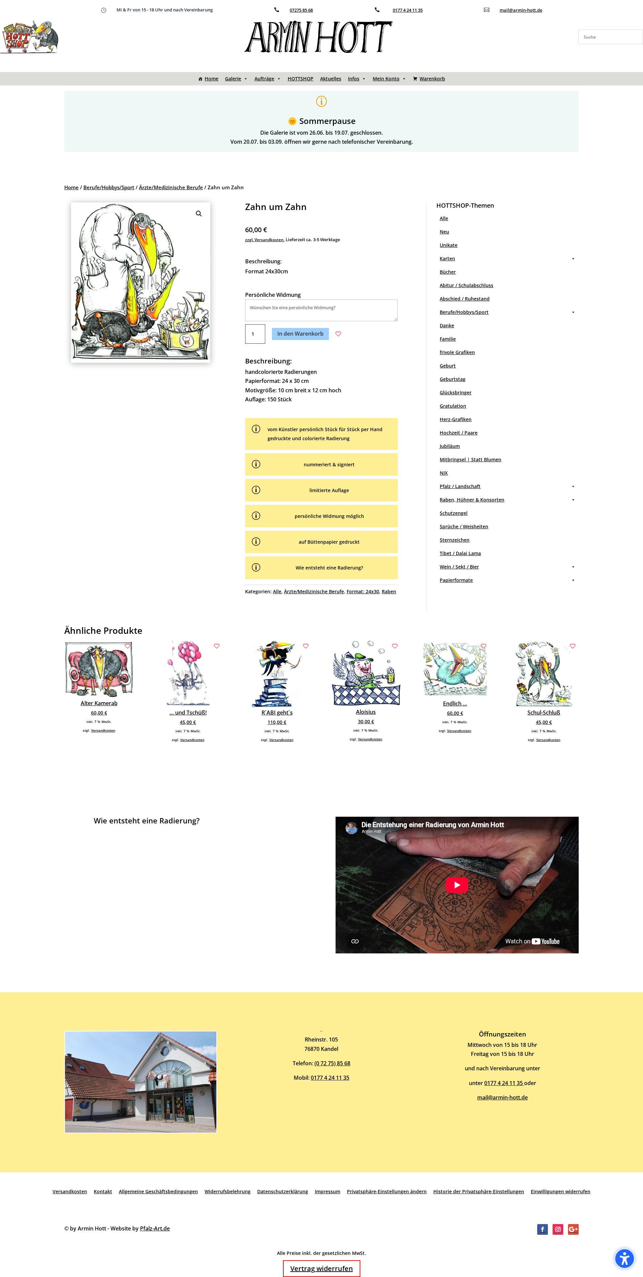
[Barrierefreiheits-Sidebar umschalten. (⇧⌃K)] (625, 1259)
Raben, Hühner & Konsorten (472, 499)
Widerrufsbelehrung (228, 1191)
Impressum (327, 1191)
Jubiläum (450, 446)
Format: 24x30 (363, 591)
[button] (199, 214)
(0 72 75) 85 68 (332, 1063)
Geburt (448, 365)
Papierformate (456, 580)
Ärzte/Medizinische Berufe (171, 187)
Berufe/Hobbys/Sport (108, 187)
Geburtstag (453, 379)
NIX (444, 473)
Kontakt (103, 1191)
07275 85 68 (301, 10)
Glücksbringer (456, 392)
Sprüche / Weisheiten (464, 526)
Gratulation (453, 406)
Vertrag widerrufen (321, 1268)
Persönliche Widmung (273, 294)
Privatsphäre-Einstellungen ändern (387, 1191)
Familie (448, 339)
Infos (353, 78)
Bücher (448, 272)
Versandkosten (103, 730)
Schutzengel (454, 513)
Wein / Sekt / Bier (459, 566)
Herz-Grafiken (456, 419)
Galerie (233, 78)
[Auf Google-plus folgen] (573, 1229)
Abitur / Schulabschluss (466, 285)
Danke (447, 325)
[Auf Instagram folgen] (558, 1229)
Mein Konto (386, 78)
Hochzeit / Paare (459, 432)
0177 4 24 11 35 (408, 10)
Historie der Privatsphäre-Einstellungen (478, 1191)
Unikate (448, 245)
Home (211, 78)
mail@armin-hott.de (521, 10)
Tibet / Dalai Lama (460, 553)
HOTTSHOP (300, 78)
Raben (389, 591)
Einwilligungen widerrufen (560, 1191)
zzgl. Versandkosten (264, 240)
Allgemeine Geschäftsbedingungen (158, 1191)
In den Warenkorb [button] (300, 333)
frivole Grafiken (457, 352)
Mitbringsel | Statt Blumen (470, 459)
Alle (277, 591)
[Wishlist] (338, 334)
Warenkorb (432, 78)
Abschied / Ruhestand (465, 298)
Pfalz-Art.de (155, 1228)
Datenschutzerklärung (282, 1191)
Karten (447, 258)
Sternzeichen (455, 540)
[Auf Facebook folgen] (542, 1229)
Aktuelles (330, 78)
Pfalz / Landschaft (460, 486)
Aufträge (264, 78)
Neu (444, 231)
